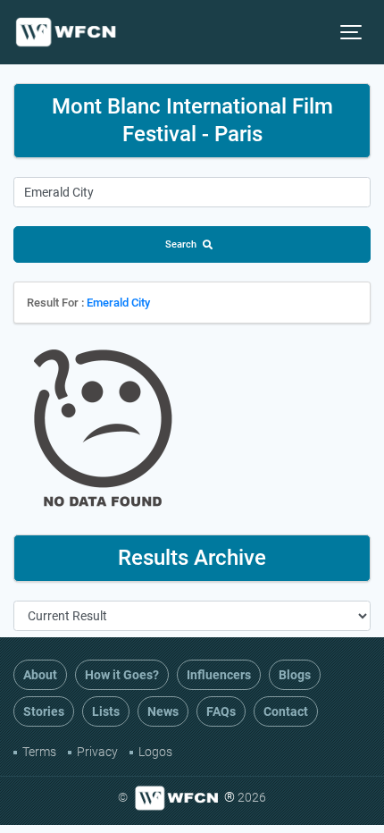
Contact (285, 711)
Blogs (295, 675)
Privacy (97, 752)
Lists (106, 711)
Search (180, 244)
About (40, 675)
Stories (43, 711)
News (163, 711)
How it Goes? (122, 675)
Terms (39, 752)
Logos (155, 752)
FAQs (221, 711)
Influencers (219, 675)
